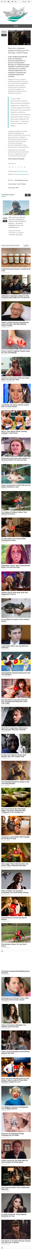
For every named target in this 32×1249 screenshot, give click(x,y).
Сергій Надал (21, 184)
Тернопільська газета (22, 174)
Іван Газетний (22, 171)
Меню (24, 1)
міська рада (12, 184)
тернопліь (11, 187)
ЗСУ (15, 180)
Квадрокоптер (23, 180)
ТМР (17, 187)
